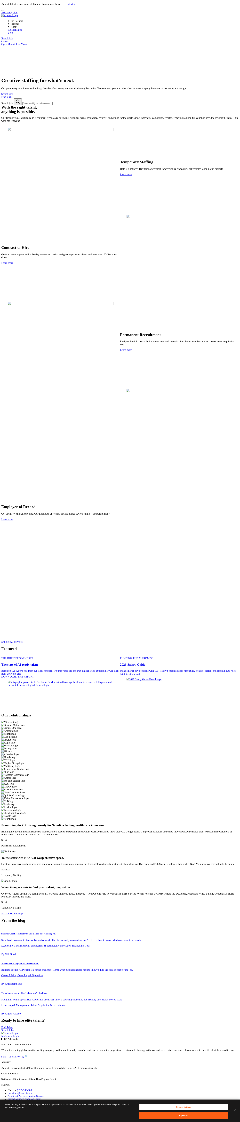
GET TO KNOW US (12, 1057)
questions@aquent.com (20, 1093)
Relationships (15, 29)
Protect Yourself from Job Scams (24, 1099)
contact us (71, 4)
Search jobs (7, 103)
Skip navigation (9, 12)
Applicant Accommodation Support (26, 1096)
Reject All (183, 1115)
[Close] (2, 10)
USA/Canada (11, 1039)
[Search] (18, 101)
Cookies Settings (183, 1107)
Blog (10, 32)
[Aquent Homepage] (9, 15)
